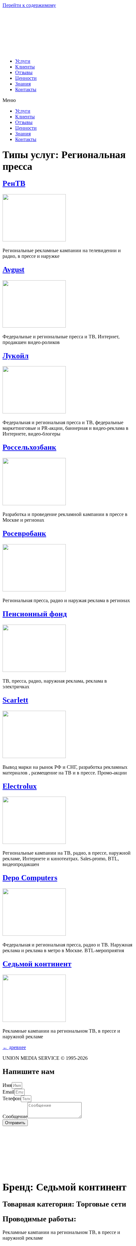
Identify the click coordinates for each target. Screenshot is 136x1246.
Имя (7, 1085)
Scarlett (15, 700)
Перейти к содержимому (29, 5)
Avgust (13, 269)
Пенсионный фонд (35, 614)
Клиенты (25, 66)
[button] (68, 100)
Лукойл (15, 356)
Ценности (26, 78)
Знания (23, 83)
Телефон (12, 1098)
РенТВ (14, 183)
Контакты (25, 89)
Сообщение (15, 1116)
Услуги (22, 61)
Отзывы (24, 72)
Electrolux (20, 786)
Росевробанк (24, 533)
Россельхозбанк (29, 447)
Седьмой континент (37, 964)
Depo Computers (30, 878)
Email (8, 1092)
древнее (14, 1047)
